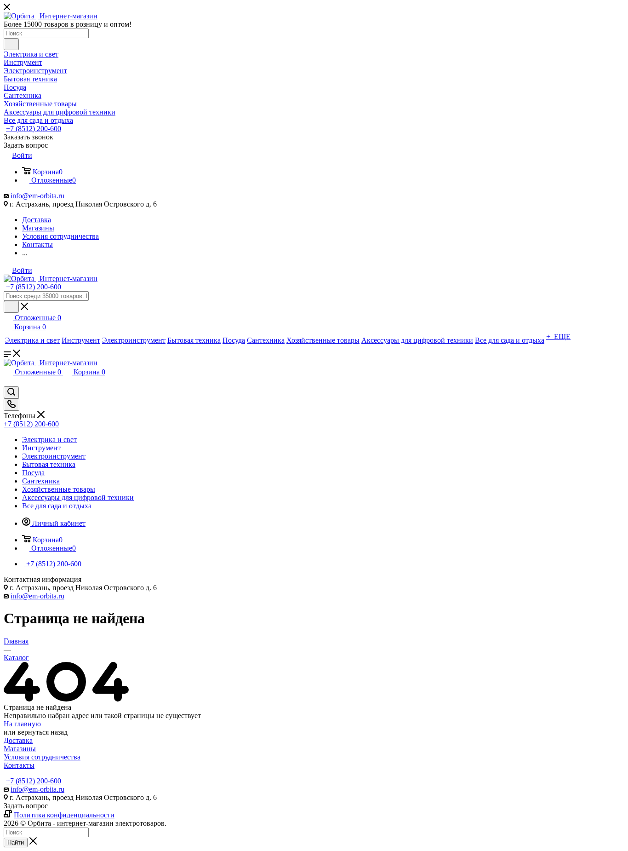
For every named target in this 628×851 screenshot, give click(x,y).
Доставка (18, 740)
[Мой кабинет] (8, 382)
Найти (15, 842)
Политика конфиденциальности (64, 815)
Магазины (20, 749)
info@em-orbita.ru (37, 196)
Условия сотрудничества (42, 757)
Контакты (19, 765)
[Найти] (11, 44)
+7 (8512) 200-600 (33, 128)
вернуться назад (42, 732)
